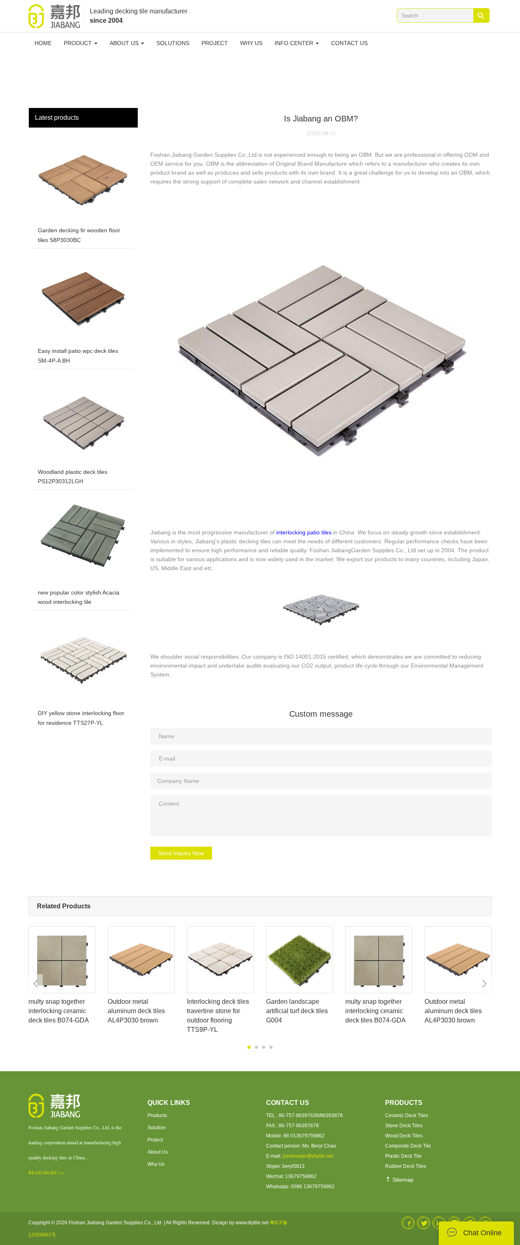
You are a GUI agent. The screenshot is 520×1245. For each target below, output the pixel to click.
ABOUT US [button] (125, 43)
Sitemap (402, 1179)
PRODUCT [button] (78, 43)
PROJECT (215, 43)
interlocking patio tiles (304, 532)
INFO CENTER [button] (295, 43)
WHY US (251, 43)
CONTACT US (349, 43)
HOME (43, 43)
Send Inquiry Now (181, 853)
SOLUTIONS (172, 43)
